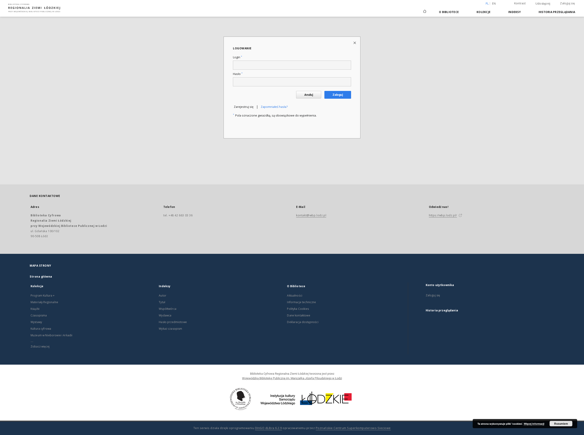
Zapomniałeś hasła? (274, 107)
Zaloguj (338, 94)
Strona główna (41, 277)
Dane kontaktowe (298, 315)
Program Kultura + (43, 295)
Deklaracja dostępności (302, 322)
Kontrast (520, 3)
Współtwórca (167, 309)
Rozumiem (561, 424)
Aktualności (294, 295)
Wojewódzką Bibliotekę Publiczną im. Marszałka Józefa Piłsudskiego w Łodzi (292, 378)
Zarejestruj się (243, 107)
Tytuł (162, 302)
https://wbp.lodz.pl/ (443, 215)
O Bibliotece (449, 12)
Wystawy (36, 322)
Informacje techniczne (301, 302)
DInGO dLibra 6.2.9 (268, 428)
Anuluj (308, 94)
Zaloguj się (567, 3)
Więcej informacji (534, 423)
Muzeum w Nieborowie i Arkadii (51, 335)
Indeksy (514, 12)
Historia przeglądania (557, 12)
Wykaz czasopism (170, 329)
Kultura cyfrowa (41, 329)
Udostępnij (542, 3)
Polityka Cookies (298, 309)
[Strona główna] (425, 9)
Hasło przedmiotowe (173, 322)
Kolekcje (483, 12)
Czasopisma (39, 315)
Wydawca (165, 315)
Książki (35, 309)
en (494, 3)
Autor (162, 295)
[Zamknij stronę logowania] (355, 42)
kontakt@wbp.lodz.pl (311, 215)
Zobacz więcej (40, 346)
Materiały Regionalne (44, 302)
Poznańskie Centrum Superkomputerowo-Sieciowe (353, 428)
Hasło (237, 74)
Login (237, 57)
